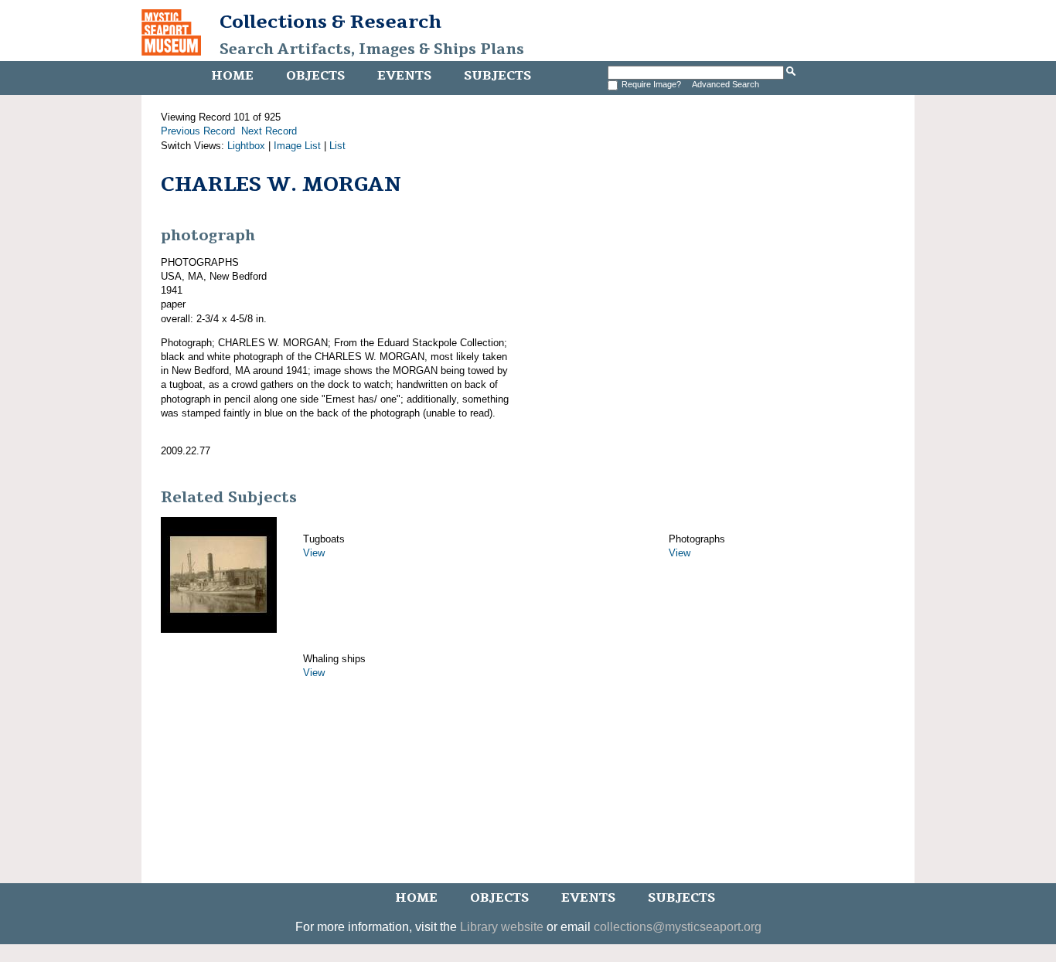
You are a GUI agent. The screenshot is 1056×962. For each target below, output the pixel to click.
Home (232, 75)
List (337, 145)
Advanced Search (725, 84)
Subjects (497, 75)
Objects (315, 75)
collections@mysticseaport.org (677, 926)
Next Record (269, 131)
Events (404, 75)
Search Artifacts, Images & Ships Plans (372, 49)
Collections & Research (330, 21)
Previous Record (198, 131)
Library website (501, 926)
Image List (297, 145)
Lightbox (246, 145)
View (314, 553)
